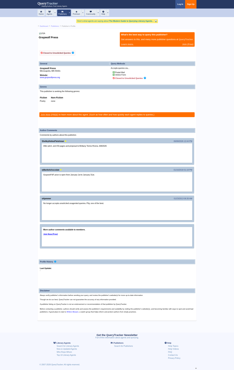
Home (41, 14)
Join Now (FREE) (49, 114)
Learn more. (127, 44)
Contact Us (173, 355)
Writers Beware (72, 312)
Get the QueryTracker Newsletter (117, 335)
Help (103, 14)
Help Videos (173, 349)
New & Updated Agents (67, 349)
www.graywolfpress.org (50, 77)
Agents (49, 14)
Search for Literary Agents (68, 346)
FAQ (170, 352)
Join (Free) (187, 44)
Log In (180, 4)
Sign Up (191, 4)
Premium (76, 14)
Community (90, 14)
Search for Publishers (123, 346)
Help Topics (173, 346)
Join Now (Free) (50, 234)
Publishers (62, 14)
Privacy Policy (174, 358)
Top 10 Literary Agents (66, 355)
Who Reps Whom (64, 352)
